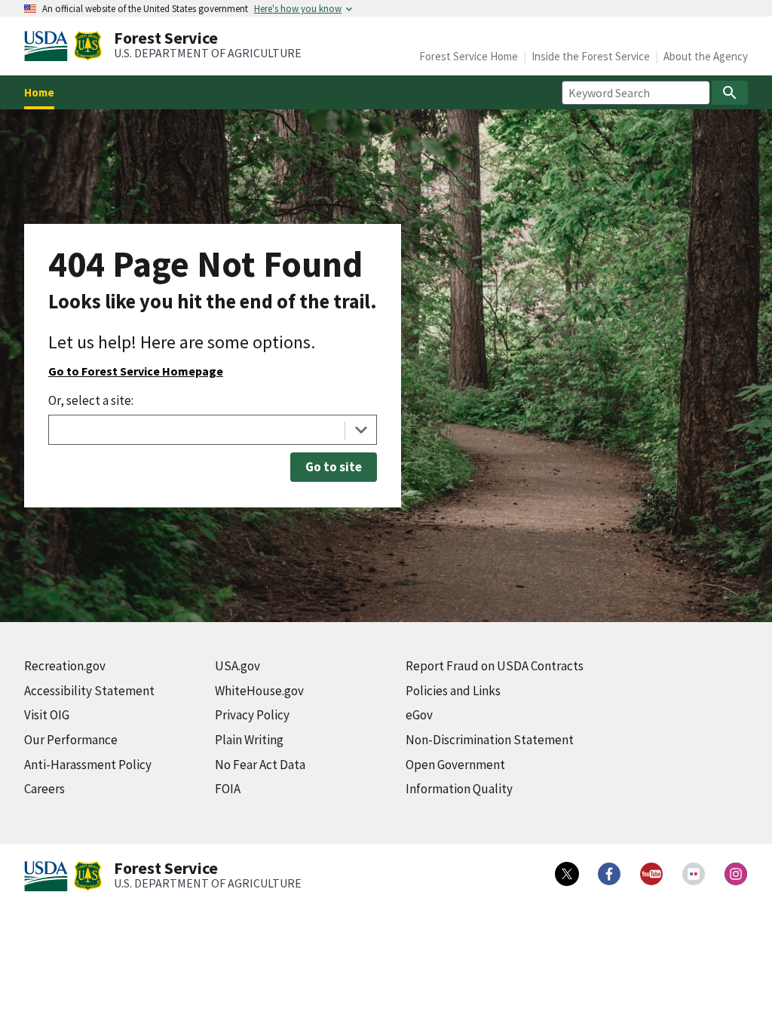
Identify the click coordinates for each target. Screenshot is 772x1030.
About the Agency (705, 56)
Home (39, 92)
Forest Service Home (468, 56)
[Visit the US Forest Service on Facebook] (609, 874)
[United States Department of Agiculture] (49, 46)
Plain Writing (249, 739)
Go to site (333, 466)
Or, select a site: (90, 400)
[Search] (730, 93)
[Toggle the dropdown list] (360, 429)
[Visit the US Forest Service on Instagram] (736, 874)
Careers (44, 788)
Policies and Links (453, 690)
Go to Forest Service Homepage (135, 371)
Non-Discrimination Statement (490, 739)
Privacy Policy (252, 715)
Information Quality (459, 788)
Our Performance (71, 739)
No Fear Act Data (260, 764)
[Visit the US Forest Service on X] (567, 874)
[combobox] (212, 430)
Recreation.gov (65, 666)
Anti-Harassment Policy (88, 764)
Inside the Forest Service (591, 56)
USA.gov (237, 666)
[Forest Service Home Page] (88, 46)
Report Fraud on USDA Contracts (495, 666)
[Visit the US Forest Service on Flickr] (694, 874)
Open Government (455, 764)
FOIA (227, 788)
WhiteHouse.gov (259, 690)
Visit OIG (46, 715)
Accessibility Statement (89, 690)
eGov (419, 715)
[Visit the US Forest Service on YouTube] (651, 874)
